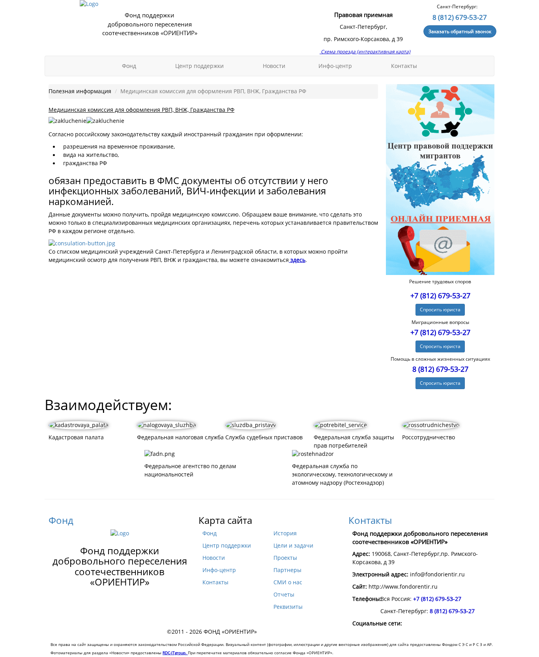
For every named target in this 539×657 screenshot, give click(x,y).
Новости (274, 66)
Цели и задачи (293, 545)
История (285, 533)
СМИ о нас (287, 582)
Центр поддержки (200, 66)
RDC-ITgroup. (175, 652)
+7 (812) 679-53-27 (440, 295)
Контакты (404, 66)
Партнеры (287, 570)
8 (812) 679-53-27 (459, 17)
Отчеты (283, 594)
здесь (297, 260)
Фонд (130, 66)
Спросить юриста (440, 309)
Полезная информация (80, 91)
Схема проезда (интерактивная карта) (365, 51)
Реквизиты (288, 606)
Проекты (285, 557)
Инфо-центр (336, 66)
